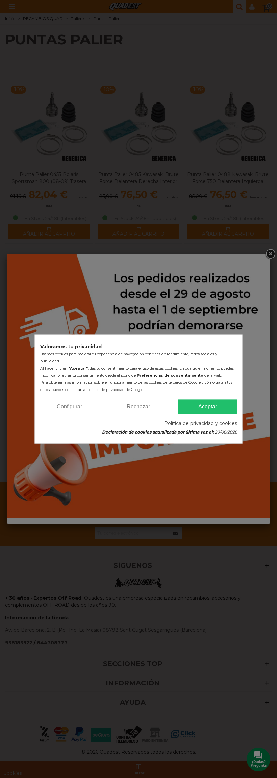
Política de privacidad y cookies (200, 423)
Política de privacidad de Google (115, 389)
